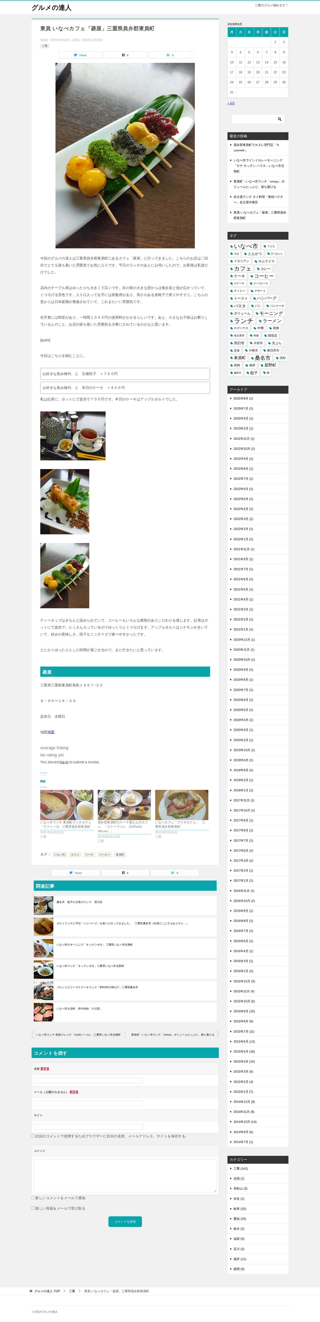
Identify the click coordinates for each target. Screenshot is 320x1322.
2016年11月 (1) (244, 890)
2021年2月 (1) (243, 619)
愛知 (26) (240, 1218)
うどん (271, 246)
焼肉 (237, 365)
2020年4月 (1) (243, 720)
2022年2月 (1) (243, 529)
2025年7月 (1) (243, 408)
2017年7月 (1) (243, 840)
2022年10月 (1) (244, 448)
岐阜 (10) (240, 1208)
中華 (260, 328)
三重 (44, 45)
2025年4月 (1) (243, 418)
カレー (266, 269)
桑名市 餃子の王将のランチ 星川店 (80, 902)
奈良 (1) (239, 1198)
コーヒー (104, 854)
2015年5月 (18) (244, 1051)
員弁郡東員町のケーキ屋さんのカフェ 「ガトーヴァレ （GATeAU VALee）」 (123, 827)
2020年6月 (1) (243, 700)
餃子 (254, 373)
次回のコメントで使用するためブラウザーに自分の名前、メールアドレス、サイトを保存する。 (112, 1136)
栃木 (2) (239, 1228)
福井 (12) (240, 1259)
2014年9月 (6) (243, 1132)
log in (63, 762)
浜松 (283, 357)
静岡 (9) (239, 1269)
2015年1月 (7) (243, 1091)
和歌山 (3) (241, 1188)
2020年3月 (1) (243, 730)
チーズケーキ (261, 283)
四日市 (239, 343)
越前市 (237, 372)
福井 (252, 365)
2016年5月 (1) (243, 941)
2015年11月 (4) (244, 991)
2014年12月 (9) (244, 1101)
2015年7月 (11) (244, 1031)
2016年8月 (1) (243, 921)
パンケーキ (277, 306)
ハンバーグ (267, 298)
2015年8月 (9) (243, 1021)
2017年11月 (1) (244, 800)
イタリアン (241, 261)
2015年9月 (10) (244, 1011)
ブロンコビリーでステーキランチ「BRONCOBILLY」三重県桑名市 (97, 987)
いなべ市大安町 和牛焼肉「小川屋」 (80, 1008)
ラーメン (272, 320)
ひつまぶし (277, 253)
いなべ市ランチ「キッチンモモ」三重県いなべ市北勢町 (90, 966)
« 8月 (231, 103)
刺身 (276, 328)
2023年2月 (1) (243, 428)
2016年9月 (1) (243, 911)
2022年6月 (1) (243, 489)
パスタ (240, 306)
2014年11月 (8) (244, 1111)
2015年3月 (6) (243, 1071)
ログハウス (241, 328)
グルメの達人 (52, 7)
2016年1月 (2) (243, 971)
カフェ (75, 854)
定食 (237, 350)
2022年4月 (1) (243, 509)
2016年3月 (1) (243, 961)
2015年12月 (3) (244, 981)
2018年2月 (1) (243, 780)
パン (258, 306)
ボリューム (242, 313)
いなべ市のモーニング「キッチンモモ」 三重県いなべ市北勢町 (96, 944)
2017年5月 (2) (243, 850)
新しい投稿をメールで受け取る (60, 1208)
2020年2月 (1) (243, 740)
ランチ (244, 321)
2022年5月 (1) (243, 499)
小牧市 (253, 350)
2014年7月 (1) (243, 1142)
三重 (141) (241, 1168)
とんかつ (255, 254)
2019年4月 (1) (243, 760)
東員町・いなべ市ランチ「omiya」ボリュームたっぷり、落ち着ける (172, 1034)
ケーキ (89, 854)
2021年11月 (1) (244, 549)
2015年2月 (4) (243, 1081)
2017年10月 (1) (244, 810)
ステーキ (239, 283)
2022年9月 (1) (243, 458)
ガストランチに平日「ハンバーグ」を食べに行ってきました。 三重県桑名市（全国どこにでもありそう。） (123, 923)
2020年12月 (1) (244, 639)
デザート (260, 290)
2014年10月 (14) (245, 1121)
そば (236, 253)
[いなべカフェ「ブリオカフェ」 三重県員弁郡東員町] (181, 805)
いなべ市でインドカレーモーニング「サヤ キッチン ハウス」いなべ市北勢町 (259, 166)
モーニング (271, 313)
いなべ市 (59, 854)
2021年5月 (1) (243, 589)
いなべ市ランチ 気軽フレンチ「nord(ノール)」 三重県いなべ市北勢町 (78, 1034)
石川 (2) (239, 1249)
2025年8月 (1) (243, 398)
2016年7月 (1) (243, 931)
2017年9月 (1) (243, 820)
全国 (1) (239, 1178)
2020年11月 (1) (244, 649)
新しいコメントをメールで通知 (60, 1198)
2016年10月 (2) (244, 901)
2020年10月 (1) (244, 659)
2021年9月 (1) (243, 559)
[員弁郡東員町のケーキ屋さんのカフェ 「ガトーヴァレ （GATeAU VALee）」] (124, 805)
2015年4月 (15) (244, 1061)
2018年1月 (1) (243, 790)
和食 (256, 335)
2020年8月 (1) (243, 679)
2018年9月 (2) (243, 770)
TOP (47, 1291)
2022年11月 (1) (244, 438)
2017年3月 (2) (243, 860)
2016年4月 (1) (243, 951)
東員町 (120, 854)
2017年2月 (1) (243, 870)
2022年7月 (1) (243, 478)
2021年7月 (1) (243, 569)
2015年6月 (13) (244, 1041)
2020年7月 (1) (243, 690)
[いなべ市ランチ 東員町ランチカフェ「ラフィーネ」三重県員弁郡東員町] (66, 805)
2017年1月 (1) (243, 880)
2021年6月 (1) (243, 579)
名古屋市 (239, 335)
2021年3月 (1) (243, 609)
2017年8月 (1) (243, 830)
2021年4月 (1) (243, 599)
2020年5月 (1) (243, 710)
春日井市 (273, 350)
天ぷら (277, 343)
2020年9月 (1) (243, 669)
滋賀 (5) (239, 1238)
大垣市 (258, 343)
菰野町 (270, 365)
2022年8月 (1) (243, 468)
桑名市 (263, 358)
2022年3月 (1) (243, 519)
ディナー (239, 290)
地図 (51, 732)
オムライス (266, 261)
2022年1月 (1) (243, 539)
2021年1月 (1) (243, 629)
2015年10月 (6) (244, 1001)
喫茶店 (272, 335)
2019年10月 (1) (244, 750)
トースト (241, 298)
